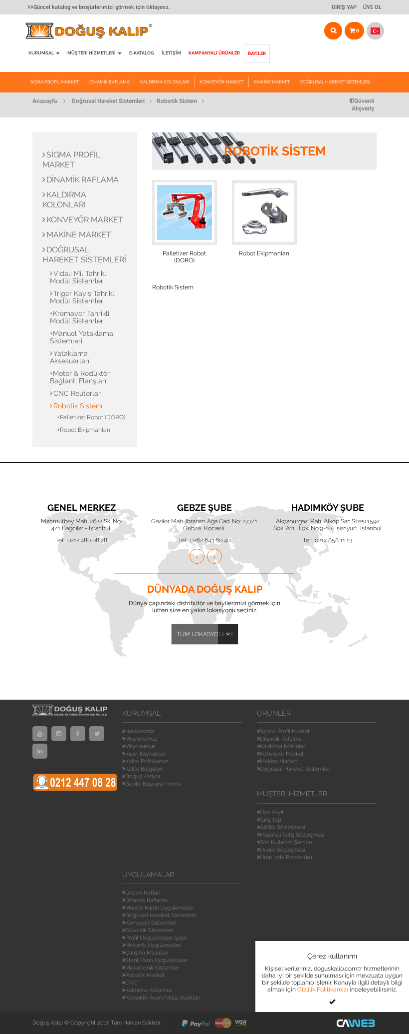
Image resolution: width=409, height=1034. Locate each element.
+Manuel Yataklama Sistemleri (81, 337)
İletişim (171, 52)
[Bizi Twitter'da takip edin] (96, 733)
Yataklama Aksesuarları (69, 357)
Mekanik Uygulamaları (153, 945)
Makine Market (272, 81)
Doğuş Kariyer (143, 776)
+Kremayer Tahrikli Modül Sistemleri (79, 317)
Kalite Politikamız (146, 761)
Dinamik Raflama (109, 81)
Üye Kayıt (272, 812)
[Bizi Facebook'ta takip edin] (77, 733)
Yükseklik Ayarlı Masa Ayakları (162, 998)
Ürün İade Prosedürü (286, 857)
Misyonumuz (141, 739)
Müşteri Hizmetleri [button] (92, 52)
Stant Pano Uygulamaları (156, 960)
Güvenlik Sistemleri (149, 930)
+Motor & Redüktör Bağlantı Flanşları (80, 377)
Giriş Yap (344, 7)
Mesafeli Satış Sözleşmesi (292, 835)
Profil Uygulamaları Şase (156, 938)
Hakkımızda (139, 731)
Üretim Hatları (142, 893)
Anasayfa (44, 100)
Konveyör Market (221, 81)
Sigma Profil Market (54, 81)
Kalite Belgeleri (144, 769)
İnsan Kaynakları (145, 754)
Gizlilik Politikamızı (322, 989)
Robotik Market (145, 975)
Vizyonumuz (140, 746)
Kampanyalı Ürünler (214, 52)
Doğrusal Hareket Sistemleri (335, 81)
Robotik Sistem (177, 100)
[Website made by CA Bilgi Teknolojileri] (357, 1023)
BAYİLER (257, 53)
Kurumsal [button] (41, 52)
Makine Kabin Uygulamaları (159, 908)
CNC (131, 983)
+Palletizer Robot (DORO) (91, 417)
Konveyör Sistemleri (150, 923)
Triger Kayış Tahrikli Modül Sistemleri (83, 297)
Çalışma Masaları (146, 953)
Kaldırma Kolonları (164, 81)
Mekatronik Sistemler (152, 968)
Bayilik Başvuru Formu (153, 784)
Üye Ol (372, 7)
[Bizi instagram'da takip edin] (58, 733)
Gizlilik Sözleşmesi (282, 827)
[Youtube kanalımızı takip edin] (39, 733)
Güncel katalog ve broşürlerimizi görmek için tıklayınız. (101, 7)
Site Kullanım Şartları (286, 842)
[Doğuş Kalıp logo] (94, 30)
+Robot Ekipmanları (83, 429)
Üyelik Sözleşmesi (282, 850)
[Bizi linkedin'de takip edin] (39, 751)
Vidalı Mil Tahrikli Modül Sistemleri (79, 277)
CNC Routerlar (77, 393)
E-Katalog (141, 52)
